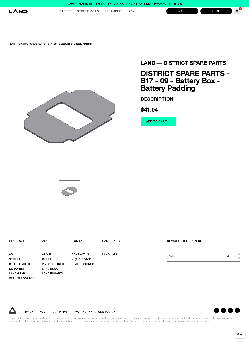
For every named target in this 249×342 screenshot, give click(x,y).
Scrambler (113, 11)
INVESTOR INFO (53, 264)
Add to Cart (156, 121)
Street (66, 11)
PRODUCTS (17, 241)
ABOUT (47, 241)
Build (182, 11)
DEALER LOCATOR (21, 278)
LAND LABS (111, 241)
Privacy (27, 312)
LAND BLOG (50, 268)
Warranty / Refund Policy (94, 312)
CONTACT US (80, 254)
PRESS (47, 259)
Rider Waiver (60, 312)
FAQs (41, 312)
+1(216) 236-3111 (82, 259)
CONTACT (79, 241)
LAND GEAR (17, 273)
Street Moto (88, 11)
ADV (131, 11)
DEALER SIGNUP (82, 264)
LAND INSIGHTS (53, 273)
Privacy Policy (129, 321)
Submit (226, 256)
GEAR (216, 11)
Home (12, 44)
